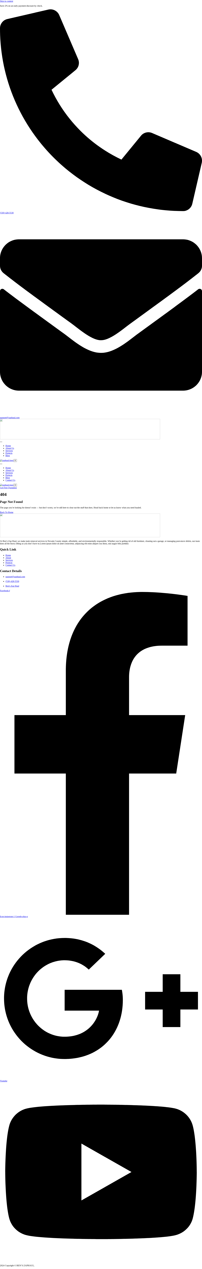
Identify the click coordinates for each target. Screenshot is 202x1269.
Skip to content (6, 1)
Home (8, 446)
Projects (8, 453)
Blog (7, 455)
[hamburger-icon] (1, 441)
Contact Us (10, 480)
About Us (9, 448)
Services (9, 450)
